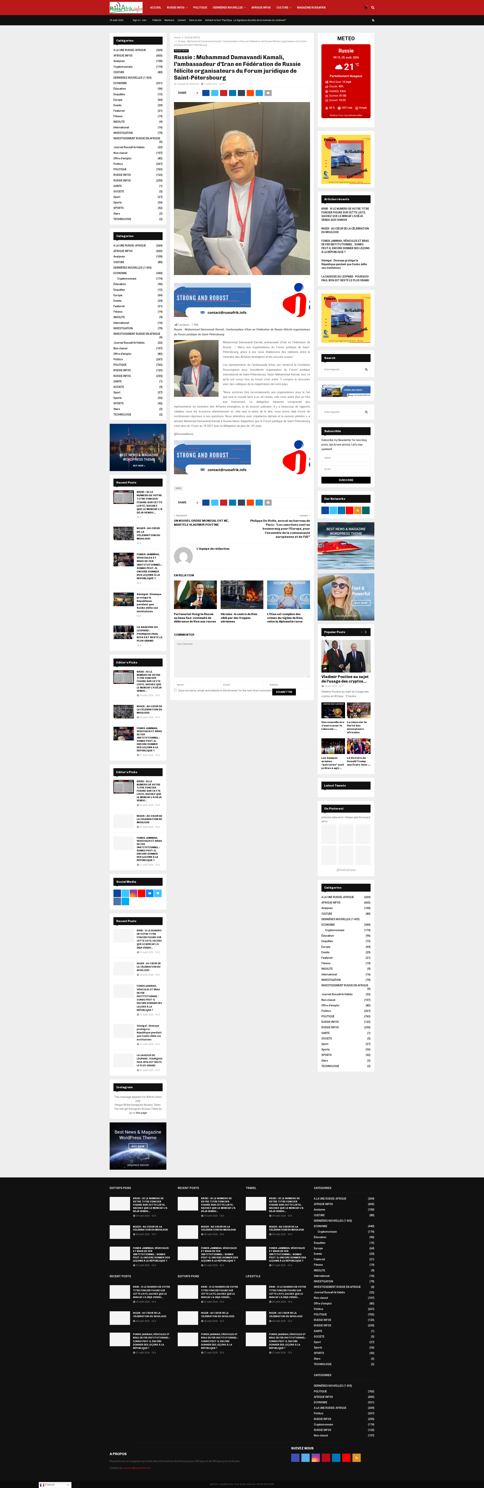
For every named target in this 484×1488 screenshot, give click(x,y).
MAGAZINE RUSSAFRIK (311, 7)
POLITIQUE (200, 7)
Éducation (119, 88)
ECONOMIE (120, 83)
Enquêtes (119, 94)
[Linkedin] (364, 20)
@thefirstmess (346, 870)
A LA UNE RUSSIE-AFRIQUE (129, 50)
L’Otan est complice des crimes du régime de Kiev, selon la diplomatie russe (285, 617)
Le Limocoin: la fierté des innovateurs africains (357, 727)
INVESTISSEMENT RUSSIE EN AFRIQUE (136, 138)
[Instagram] (355, 20)
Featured (119, 110)
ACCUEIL (155, 7)
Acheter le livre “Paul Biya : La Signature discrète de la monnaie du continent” (245, 20)
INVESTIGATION (123, 132)
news (178, 488)
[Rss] (373, 20)
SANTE (117, 186)
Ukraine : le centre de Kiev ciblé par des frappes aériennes (239, 617)
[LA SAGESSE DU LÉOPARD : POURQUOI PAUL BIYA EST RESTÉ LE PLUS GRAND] (123, 632)
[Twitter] (350, 20)
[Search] (366, 369)
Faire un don (195, 20)
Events (117, 105)
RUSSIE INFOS (176, 7)
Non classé (120, 152)
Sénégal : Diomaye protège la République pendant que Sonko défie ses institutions (149, 603)
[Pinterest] (359, 20)
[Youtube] (369, 20)
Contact (182, 20)
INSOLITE (119, 121)
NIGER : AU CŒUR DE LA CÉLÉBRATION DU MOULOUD (148, 533)
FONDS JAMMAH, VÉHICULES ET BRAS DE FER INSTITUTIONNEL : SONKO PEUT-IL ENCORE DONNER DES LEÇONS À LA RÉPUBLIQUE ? (149, 566)
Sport (116, 196)
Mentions (169, 20)
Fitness (118, 116)
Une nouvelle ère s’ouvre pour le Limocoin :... (332, 726)
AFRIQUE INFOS (261, 7)
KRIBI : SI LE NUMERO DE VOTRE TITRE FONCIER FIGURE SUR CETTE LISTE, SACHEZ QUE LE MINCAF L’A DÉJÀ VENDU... (149, 502)
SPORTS (118, 207)
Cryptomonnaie (123, 66)
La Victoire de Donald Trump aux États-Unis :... (359, 761)
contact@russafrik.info (137, 1467)
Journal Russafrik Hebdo (129, 147)
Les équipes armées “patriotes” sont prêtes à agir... (332, 763)
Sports (117, 202)
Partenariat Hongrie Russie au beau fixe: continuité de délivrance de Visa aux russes (195, 617)
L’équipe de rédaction (188, 84)
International (121, 127)
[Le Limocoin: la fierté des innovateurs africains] (359, 710)
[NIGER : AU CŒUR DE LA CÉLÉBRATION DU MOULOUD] (123, 533)
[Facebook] (346, 20)
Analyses (119, 61)
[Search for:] (346, 369)
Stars (116, 213)
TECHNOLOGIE (122, 219)
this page (141, 1112)
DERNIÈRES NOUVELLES (228, 7)
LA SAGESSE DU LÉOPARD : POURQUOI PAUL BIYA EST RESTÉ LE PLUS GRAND (150, 633)
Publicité (156, 20)
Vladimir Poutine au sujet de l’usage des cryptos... (345, 679)
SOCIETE (118, 191)
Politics (118, 163)
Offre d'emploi (122, 158)
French (49, 1484)
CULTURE (282, 7)
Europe (117, 99)
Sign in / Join (139, 20)
